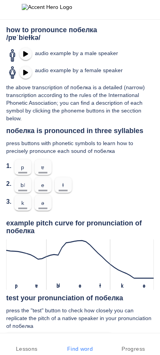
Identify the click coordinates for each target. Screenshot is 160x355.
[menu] (11, 9)
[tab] (26, 344)
